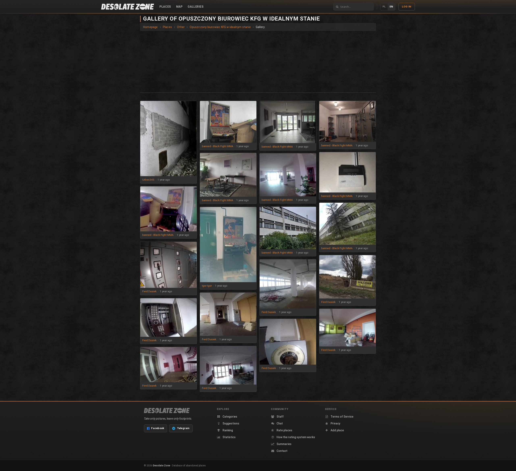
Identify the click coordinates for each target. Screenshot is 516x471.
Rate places (284, 430)
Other (181, 27)
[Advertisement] (258, 61)
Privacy (335, 423)
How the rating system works (296, 437)
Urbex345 (148, 179)
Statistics (229, 437)
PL (384, 6)
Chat (280, 423)
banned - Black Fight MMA (217, 146)
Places (165, 6)
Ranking (228, 430)
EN (391, 6)
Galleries (195, 6)
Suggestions (231, 423)
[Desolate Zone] (167, 410)
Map (179, 6)
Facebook (157, 428)
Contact (282, 450)
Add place (337, 430)
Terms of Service (342, 416)
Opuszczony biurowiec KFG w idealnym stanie (220, 27)
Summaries (284, 444)
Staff (280, 416)
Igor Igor (207, 285)
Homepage (150, 27)
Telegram (183, 428)
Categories (230, 416)
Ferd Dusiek (149, 291)
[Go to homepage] (127, 7)
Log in (406, 6)
